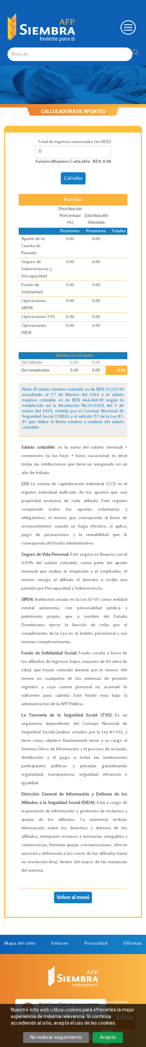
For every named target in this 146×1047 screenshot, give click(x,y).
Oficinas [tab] (132, 943)
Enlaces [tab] (60, 943)
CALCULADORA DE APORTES (73, 111)
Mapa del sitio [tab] (20, 943)
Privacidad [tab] (96, 943)
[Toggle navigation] (127, 27)
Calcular (73, 178)
